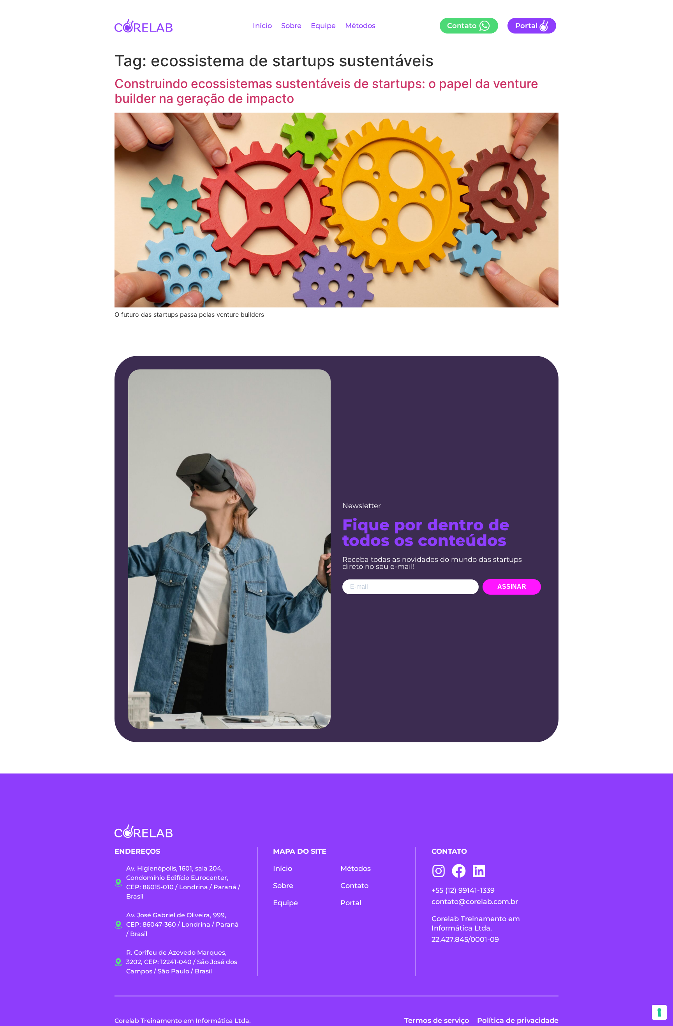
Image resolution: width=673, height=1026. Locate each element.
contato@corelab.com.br (475, 901)
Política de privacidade (517, 1020)
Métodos (360, 25)
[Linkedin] (479, 871)
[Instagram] (439, 871)
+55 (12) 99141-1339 (463, 890)
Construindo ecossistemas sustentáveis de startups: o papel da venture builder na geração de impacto (326, 91)
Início (262, 25)
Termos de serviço (436, 1020)
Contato (354, 885)
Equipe (323, 25)
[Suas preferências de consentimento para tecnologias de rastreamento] (659, 1012)
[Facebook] (459, 871)
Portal (350, 903)
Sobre (291, 25)
